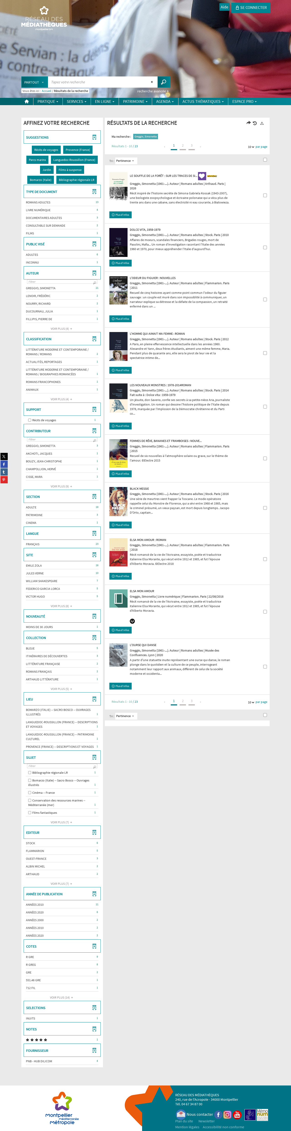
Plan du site (184, 1121)
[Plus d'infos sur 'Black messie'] (118, 501)
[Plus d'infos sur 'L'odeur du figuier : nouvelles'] (118, 290)
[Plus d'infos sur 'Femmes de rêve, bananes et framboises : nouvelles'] (118, 453)
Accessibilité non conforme (223, 1127)
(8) (60, 606)
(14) (60, 997)
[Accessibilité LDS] (250, 1114)
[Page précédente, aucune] (165, 146)
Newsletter (206, 1121)
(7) (60, 822)
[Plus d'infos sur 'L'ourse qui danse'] (118, 655)
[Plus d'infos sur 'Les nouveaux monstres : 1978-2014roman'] (118, 398)
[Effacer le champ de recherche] (152, 81)
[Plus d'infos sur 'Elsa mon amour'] (118, 598)
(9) (60, 486)
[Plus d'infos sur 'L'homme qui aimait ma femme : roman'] (118, 346)
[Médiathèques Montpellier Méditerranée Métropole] (44, 18)
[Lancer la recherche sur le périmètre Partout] (164, 82)
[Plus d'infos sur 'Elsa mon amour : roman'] (118, 552)
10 (249, 147)
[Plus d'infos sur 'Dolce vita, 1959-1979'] (118, 242)
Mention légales (187, 1127)
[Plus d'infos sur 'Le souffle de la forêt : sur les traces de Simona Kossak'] (118, 186)
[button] (46, 150)
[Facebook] (218, 1114)
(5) (60, 689)
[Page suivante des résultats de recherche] (200, 146)
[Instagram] (227, 1114)
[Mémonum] (262, 1114)
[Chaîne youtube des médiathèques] (237, 1114)
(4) (60, 329)
